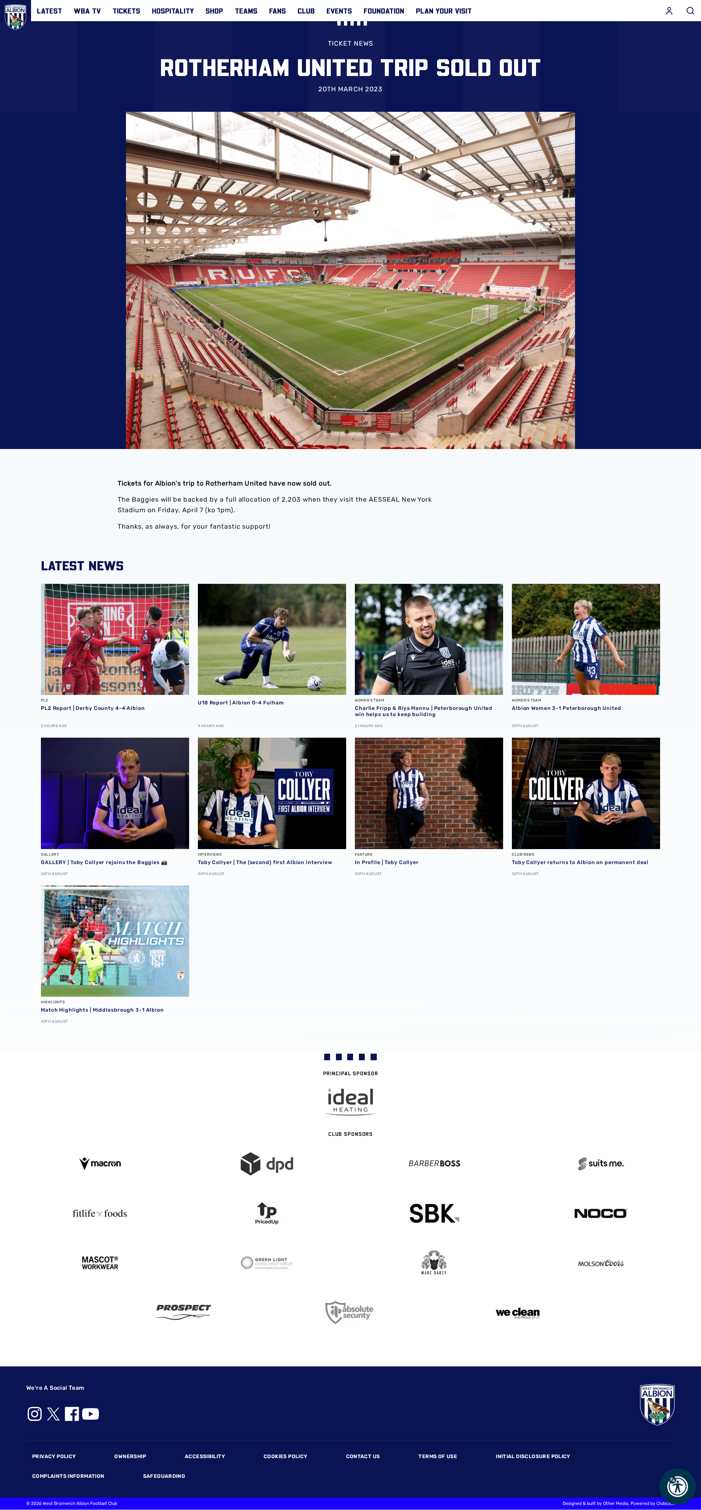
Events (339, 10)
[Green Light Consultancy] (267, 1262)
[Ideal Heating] (350, 1102)
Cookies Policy (285, 1456)
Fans (277, 10)
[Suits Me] (601, 1163)
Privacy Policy (54, 1456)
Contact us (363, 1456)
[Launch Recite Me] (677, 1486)
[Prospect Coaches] (183, 1312)
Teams (246, 10)
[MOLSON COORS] (601, 1263)
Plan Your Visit (444, 10)
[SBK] (434, 1213)
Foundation (384, 10)
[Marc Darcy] (434, 1263)
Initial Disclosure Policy (533, 1456)
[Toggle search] (690, 10)
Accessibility (205, 1456)
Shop (214, 10)
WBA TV (87, 10)
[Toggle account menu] (669, 10)
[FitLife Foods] (100, 1213)
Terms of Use (437, 1456)
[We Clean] (517, 1312)
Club (306, 10)
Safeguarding (164, 1476)
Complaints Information (68, 1476)
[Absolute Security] (350, 1312)
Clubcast (665, 1503)
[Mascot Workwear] (100, 1262)
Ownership (130, 1456)
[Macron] (100, 1163)
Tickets (126, 10)
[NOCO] (601, 1213)
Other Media (615, 1503)
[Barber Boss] (434, 1163)
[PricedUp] (267, 1213)
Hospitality (173, 10)
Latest (49, 10)
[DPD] (267, 1163)
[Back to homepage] (15, 15)
